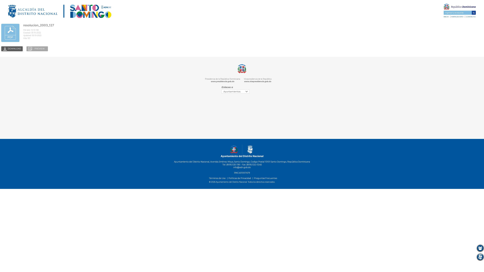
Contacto (471, 17)
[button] (474, 13)
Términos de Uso (217, 178)
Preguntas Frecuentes (265, 178)
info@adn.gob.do (242, 167)
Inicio (446, 17)
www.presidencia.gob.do (222, 81)
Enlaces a (227, 87)
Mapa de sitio (457, 17)
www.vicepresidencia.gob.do (257, 81)
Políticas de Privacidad (240, 178)
